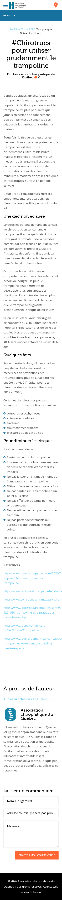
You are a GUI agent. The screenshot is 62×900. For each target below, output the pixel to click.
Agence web (50, 887)
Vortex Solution (31, 892)
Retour (11, 15)
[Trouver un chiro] (56, 5)
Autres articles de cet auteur (25, 699)
